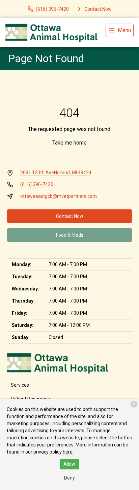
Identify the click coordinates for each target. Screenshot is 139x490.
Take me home (69, 142)
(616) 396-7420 (36, 184)
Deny (69, 478)
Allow (69, 464)
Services (20, 385)
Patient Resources (30, 399)
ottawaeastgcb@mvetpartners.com (58, 196)
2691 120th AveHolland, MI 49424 (55, 172)
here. (68, 452)
